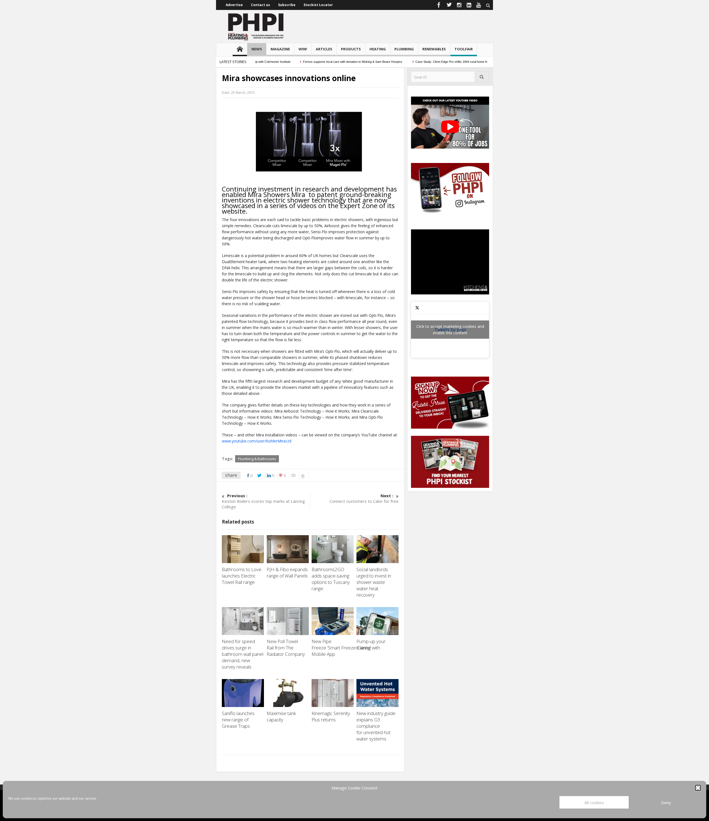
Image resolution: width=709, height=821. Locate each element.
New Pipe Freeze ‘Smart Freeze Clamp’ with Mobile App (346, 647)
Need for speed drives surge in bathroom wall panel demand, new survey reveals (242, 654)
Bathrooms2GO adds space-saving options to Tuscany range (331, 579)
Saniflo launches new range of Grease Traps (238, 719)
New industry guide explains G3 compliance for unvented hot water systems (375, 726)
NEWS (256, 48)
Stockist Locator (318, 4)
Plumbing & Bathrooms (257, 458)
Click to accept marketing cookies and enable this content (450, 329)
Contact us (260, 4)
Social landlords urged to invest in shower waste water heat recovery (373, 582)
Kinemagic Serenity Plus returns (331, 716)
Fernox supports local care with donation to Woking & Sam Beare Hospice (337, 61)
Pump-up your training (371, 644)
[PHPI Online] (256, 26)
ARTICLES (324, 48)
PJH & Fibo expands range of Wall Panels (288, 572)
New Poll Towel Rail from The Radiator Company (286, 647)
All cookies (594, 802)
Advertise (234, 4)
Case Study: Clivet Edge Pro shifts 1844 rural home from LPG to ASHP (447, 61)
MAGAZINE (280, 48)
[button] (698, 788)
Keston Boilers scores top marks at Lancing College (263, 501)
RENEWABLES (434, 48)
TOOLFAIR (463, 48)
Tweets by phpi (450, 329)
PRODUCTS (351, 48)
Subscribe (287, 4)
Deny (666, 802)
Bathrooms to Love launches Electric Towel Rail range (241, 575)
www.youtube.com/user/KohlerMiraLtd (256, 441)
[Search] (482, 76)
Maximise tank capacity (281, 716)
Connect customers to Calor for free (364, 498)
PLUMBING (404, 48)
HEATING (377, 48)
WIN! (303, 48)
